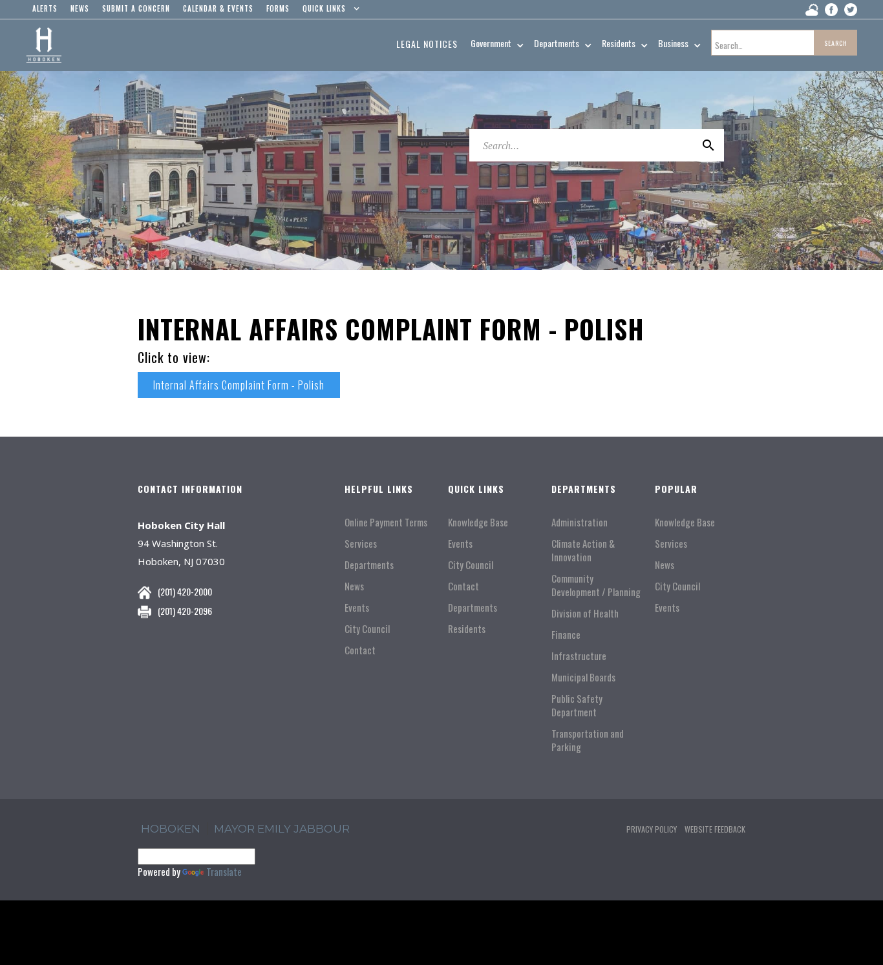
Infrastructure (578, 656)
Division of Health (585, 613)
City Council (367, 629)
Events (357, 607)
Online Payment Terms (386, 522)
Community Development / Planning (596, 585)
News (354, 586)
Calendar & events (218, 8)
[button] (328, 11)
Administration (579, 522)
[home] (43, 45)
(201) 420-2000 (185, 591)
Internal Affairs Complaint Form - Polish (238, 385)
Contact (360, 650)
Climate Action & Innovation (583, 550)
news (79, 8)
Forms (278, 8)
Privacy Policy (651, 829)
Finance (565, 634)
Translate (224, 871)
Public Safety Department (576, 705)
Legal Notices (427, 43)
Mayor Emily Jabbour (282, 828)
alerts (45, 8)
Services (361, 543)
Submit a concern (136, 8)
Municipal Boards (583, 677)
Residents (466, 629)
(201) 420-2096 (185, 610)
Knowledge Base (478, 522)
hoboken (170, 828)
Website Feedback (715, 829)
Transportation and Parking (587, 740)
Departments (369, 565)
